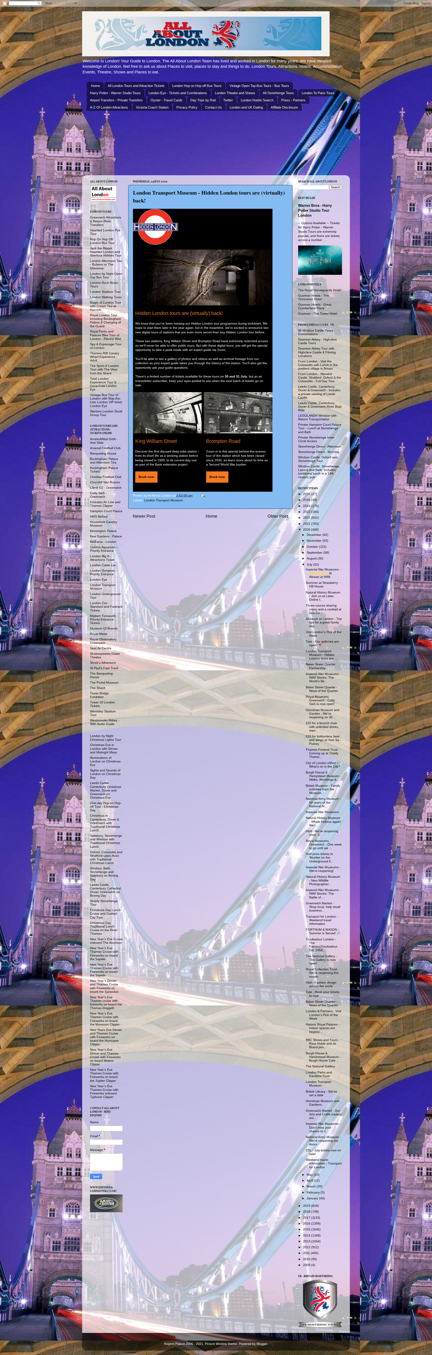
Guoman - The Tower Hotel (317, 313)
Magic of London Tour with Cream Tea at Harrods (105, 306)
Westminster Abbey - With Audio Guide (104, 722)
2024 (307, 506)
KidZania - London (103, 541)
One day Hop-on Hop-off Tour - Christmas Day (106, 806)
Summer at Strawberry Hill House (322, 584)
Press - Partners (293, 100)
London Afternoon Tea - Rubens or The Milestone (106, 264)
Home (95, 86)
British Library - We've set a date (321, 1093)
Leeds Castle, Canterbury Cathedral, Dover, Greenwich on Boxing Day (106, 890)
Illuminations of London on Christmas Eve (105, 761)
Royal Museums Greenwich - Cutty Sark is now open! (320, 700)
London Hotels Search (257, 100)
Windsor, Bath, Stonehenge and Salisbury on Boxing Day (104, 874)
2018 (307, 1211)
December (314, 535)
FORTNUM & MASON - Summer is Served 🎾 (323, 931)
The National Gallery (320, 1066)
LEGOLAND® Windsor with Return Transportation (317, 417)
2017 (307, 1217)
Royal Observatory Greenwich (103, 641)
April (310, 1180)
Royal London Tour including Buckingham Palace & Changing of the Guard (105, 321)
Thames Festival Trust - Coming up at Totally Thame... (323, 753)
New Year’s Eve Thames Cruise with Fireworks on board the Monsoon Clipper (105, 1019)
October (313, 546)
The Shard (97, 688)
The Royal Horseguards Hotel (319, 290)
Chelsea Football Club (106, 477)
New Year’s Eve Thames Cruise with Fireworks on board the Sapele (104, 953)
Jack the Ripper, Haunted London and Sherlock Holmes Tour (106, 252)
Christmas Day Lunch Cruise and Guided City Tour (105, 913)
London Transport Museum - (318, 1083)
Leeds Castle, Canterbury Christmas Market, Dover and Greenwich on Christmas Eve (105, 790)
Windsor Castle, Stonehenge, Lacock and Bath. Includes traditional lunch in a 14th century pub (319, 472)
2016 (307, 1223)
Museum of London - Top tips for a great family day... (324, 622)
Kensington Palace (103, 531)
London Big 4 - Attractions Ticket (102, 558)
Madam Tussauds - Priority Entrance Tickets (103, 619)
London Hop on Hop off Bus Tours (197, 86)
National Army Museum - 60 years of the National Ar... (323, 802)
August (312, 558)
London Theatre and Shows (235, 93)
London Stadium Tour (105, 291)
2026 (307, 494)
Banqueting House (103, 453)
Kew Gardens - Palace (106, 536)
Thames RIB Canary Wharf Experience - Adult (104, 357)
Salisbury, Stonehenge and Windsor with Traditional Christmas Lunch (106, 841)
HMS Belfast (99, 516)
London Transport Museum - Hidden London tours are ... (321, 655)
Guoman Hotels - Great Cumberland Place (314, 306)
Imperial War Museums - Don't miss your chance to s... (323, 1127)
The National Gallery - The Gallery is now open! (321, 960)
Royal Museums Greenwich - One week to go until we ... (324, 844)
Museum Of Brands (104, 628)
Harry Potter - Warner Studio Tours (115, 93)
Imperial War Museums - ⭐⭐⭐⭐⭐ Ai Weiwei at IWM (323, 573)
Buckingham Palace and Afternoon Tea (104, 460)
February (314, 1192)
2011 (307, 1253)
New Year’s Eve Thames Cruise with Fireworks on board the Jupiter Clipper (104, 1075)
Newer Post (144, 516)
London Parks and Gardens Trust (319, 1074)
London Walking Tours (106, 297)
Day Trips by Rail (203, 100)
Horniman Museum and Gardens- (322, 1102)
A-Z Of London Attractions (109, 107)
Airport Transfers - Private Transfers (116, 100)
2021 (307, 523)
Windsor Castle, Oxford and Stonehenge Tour (318, 459)
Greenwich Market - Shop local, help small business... (323, 907)
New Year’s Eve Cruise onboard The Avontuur (106, 940)
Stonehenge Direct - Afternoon (319, 446)
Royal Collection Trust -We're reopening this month (322, 973)
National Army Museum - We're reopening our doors (323, 1140)
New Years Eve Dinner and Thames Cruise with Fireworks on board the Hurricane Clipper (106, 1037)
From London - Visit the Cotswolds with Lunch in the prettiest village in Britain (318, 365)
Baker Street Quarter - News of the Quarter (322, 689)
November (314, 540)
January (313, 1198)
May (310, 1174)
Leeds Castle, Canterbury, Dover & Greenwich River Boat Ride (320, 406)
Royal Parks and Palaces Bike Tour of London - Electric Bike (105, 335)
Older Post (278, 516)
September (315, 552)
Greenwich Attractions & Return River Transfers (105, 221)
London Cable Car (103, 565)
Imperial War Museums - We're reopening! (323, 869)
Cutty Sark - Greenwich (98, 494)
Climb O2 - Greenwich (106, 487)
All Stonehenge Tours (278, 93)
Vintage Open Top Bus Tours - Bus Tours (259, 86)
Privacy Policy (187, 107)
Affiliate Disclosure (284, 107)
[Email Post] (203, 495)
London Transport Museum (163, 500)
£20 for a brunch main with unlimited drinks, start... (322, 726)
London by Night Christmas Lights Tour (105, 737)
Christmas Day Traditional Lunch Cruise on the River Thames (103, 928)
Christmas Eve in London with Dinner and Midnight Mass (104, 748)
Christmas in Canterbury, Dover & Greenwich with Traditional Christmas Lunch (105, 823)
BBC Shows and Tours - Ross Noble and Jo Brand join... (323, 1043)
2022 (307, 517)
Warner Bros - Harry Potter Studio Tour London (315, 210)
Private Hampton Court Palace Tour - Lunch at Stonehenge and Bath (319, 428)
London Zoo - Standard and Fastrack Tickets (106, 606)
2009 (307, 1265)
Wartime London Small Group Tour (106, 413)
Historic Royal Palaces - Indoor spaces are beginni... (323, 1028)
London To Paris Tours (318, 93)
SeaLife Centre (100, 648)
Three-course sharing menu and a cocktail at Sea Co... (323, 609)
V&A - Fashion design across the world (321, 984)
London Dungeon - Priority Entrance (103, 572)
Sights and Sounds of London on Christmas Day (105, 774)
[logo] (155, 227)
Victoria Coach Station (152, 107)
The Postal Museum (104, 682)
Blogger (261, 1344)
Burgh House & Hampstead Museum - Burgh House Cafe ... (323, 1057)
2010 (307, 1259)
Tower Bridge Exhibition (99, 695)
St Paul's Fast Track (104, 668)
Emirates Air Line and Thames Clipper (105, 503)
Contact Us (213, 107)
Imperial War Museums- (323, 812)
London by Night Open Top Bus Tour (106, 275)
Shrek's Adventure (103, 662)
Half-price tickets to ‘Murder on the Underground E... (320, 857)
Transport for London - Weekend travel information (322, 920)
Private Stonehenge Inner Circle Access (316, 439)
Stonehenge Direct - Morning (318, 452)
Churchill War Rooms (105, 482)
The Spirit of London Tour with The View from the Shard (104, 369)
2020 (307, 529)
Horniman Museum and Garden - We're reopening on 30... (322, 713)
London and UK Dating (246, 107)
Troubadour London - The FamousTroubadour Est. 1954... (322, 945)
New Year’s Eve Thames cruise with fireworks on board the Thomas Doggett (106, 1003)
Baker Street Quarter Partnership (320, 666)
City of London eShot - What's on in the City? (323, 764)
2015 (307, 1229)
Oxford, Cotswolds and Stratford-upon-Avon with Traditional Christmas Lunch (106, 857)
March (312, 1186)
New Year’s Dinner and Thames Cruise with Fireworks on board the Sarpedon (104, 986)
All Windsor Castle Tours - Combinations (316, 332)
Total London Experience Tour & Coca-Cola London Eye (103, 384)
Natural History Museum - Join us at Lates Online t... (323, 596)
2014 (307, 1235)
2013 (307, 1241)
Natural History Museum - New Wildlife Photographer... (323, 880)
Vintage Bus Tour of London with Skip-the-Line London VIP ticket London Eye (106, 400)
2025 (307, 500)
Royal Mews (98, 634)
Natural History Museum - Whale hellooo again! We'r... (323, 821)
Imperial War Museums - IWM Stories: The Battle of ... (323, 893)
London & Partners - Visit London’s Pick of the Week (323, 1014)
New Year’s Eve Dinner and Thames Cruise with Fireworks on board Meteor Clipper (105, 1057)
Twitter (228, 100)
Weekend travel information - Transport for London (324, 1163)
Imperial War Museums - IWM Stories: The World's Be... (323, 677)
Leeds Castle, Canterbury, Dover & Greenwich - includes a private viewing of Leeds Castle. (319, 392)
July (310, 564)
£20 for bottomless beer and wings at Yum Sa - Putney (323, 740)
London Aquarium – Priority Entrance (104, 549)
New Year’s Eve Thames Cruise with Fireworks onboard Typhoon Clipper (104, 1091)
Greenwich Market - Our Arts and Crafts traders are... (324, 1114)
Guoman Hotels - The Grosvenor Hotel (313, 297)
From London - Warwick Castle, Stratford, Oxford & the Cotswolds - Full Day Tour (319, 377)
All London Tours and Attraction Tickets (136, 86)
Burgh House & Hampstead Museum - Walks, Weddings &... (323, 776)
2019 (307, 1205)
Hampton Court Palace (106, 511)
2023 (307, 512)
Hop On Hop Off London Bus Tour (102, 241)
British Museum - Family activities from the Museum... (323, 789)
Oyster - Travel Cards (166, 100)
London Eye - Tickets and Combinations (177, 93)
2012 (307, 1247)
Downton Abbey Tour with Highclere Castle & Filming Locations (317, 352)
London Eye (98, 579)
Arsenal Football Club (105, 448)
